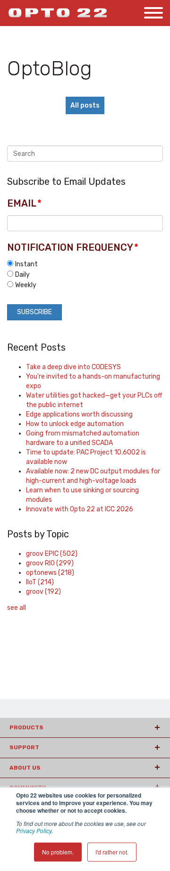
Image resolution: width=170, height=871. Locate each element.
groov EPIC (51, 554)
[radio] (85, 264)
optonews (50, 573)
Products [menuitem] (26, 727)
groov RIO (50, 563)
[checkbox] (85, 274)
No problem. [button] (58, 852)
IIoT (40, 582)
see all (16, 608)
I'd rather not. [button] (111, 852)
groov (43, 592)
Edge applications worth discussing (79, 414)
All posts (85, 105)
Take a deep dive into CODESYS (73, 367)
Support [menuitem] (24, 747)
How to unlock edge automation (75, 424)
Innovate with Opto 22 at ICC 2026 (79, 509)
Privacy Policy (33, 830)
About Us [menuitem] (25, 767)
